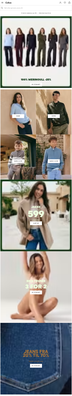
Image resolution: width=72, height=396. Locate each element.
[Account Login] (34, 15)
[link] (60, 3)
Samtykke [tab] (13, 180)
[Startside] (9, 2)
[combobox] (37, 8)
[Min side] (60, 3)
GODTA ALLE (58, 214)
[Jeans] (36, 348)
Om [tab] (59, 180)
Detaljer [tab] (36, 180)
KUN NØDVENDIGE (14, 214)
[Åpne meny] (2, 2)
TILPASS (35, 214)
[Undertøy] (36, 282)
